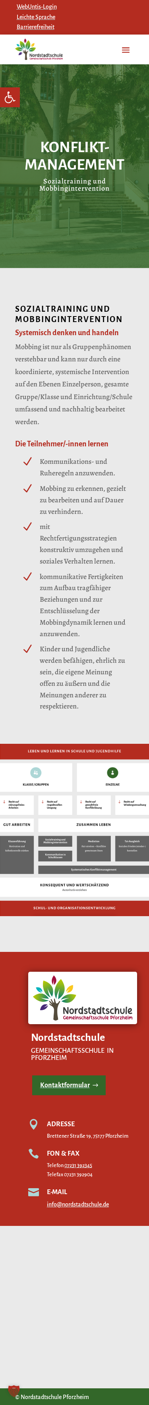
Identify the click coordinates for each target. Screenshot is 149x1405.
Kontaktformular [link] (65, 1085)
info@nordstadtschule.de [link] (78, 1204)
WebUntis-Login (37, 7)
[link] (10, 97)
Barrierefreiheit (35, 27)
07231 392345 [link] (78, 1165)
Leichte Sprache (36, 17)
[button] (14, 1391)
